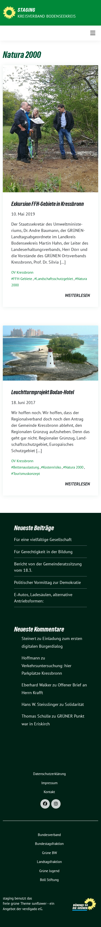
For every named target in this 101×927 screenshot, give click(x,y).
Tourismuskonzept (26, 473)
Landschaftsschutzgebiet (54, 278)
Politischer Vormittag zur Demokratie (47, 582)
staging (26, 10)
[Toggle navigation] (92, 33)
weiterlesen (77, 295)
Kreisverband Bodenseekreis (47, 16)
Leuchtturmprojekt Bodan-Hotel (42, 392)
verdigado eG (32, 909)
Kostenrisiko (52, 467)
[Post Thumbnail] (50, 128)
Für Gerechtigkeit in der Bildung (43, 551)
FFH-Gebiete (22, 278)
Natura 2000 (74, 467)
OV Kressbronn (22, 272)
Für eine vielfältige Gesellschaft (43, 539)
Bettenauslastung (26, 467)
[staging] (9, 12)
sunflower (39, 903)
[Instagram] (56, 804)
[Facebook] (45, 804)
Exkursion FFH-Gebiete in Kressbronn (47, 204)
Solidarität (74, 704)
